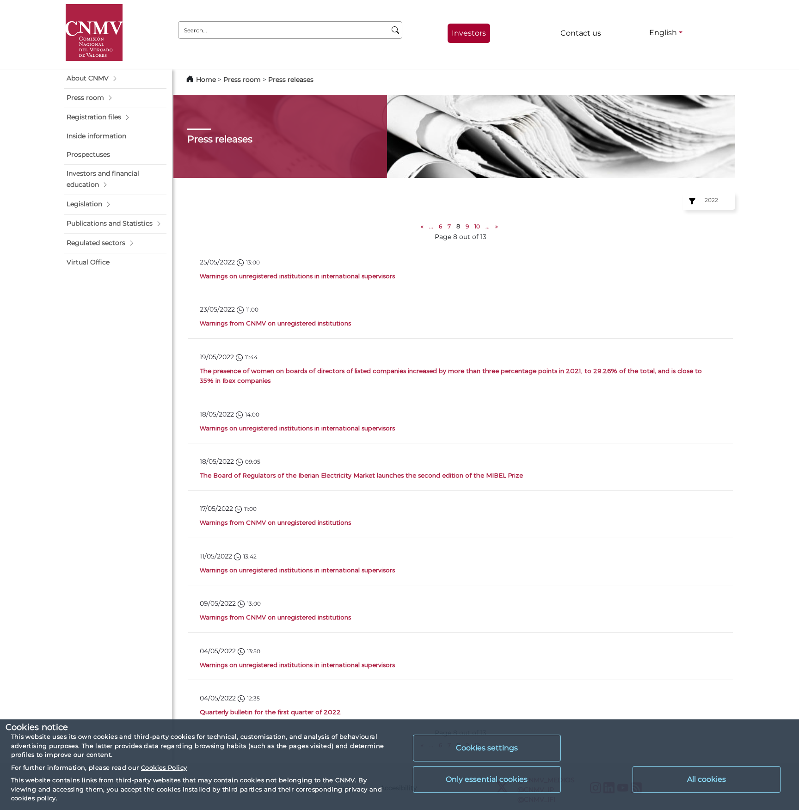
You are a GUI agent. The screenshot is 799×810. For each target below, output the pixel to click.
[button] (115, 78)
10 (477, 226)
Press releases (290, 79)
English (663, 32)
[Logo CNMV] (94, 32)
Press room (243, 79)
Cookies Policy (164, 767)
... (431, 226)
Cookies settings (487, 747)
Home (206, 79)
